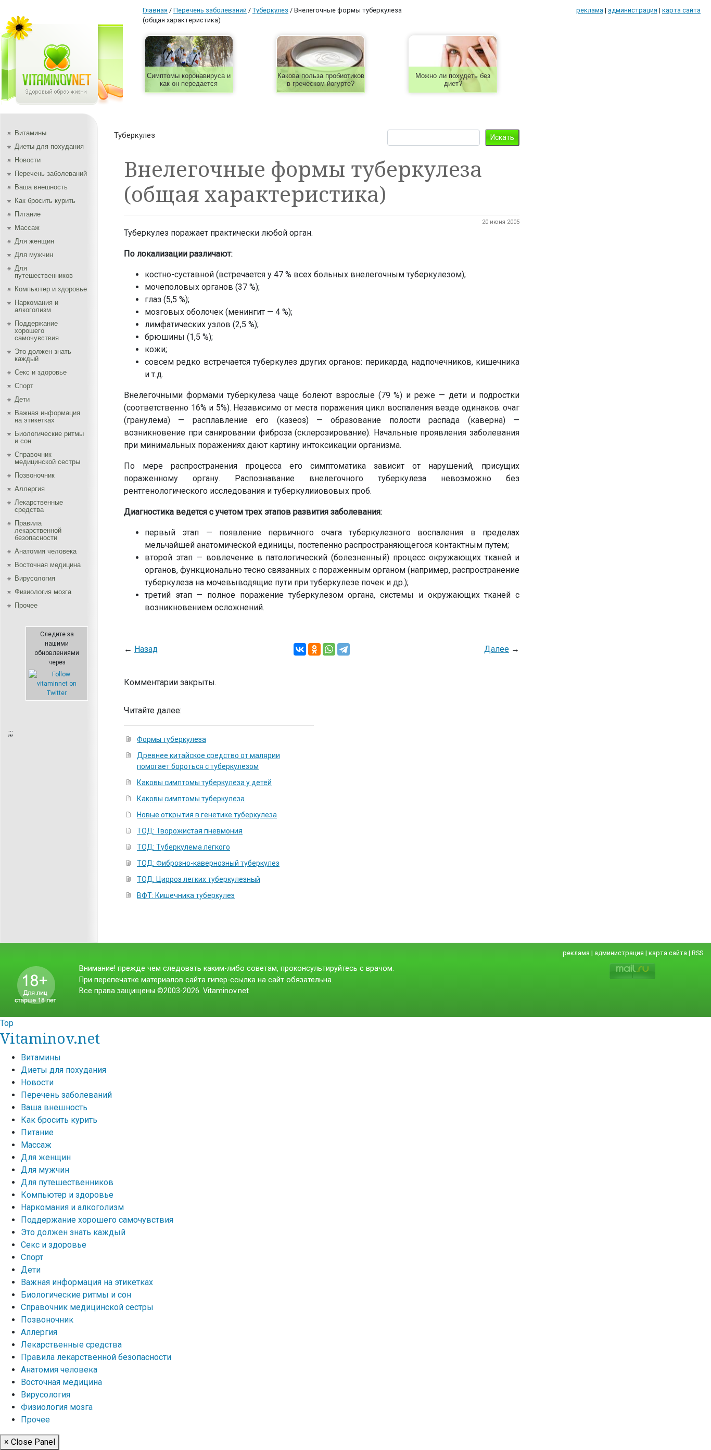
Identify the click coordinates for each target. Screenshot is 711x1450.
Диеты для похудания (49, 146)
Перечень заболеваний (51, 173)
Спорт (24, 386)
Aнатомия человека (46, 551)
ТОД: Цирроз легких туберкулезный (198, 879)
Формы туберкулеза (171, 739)
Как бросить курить (45, 200)
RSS (697, 953)
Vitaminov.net (50, 1038)
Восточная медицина (48, 565)
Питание (28, 214)
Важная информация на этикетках (47, 416)
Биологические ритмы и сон (49, 437)
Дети (22, 399)
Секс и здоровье (41, 372)
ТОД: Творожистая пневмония (190, 831)
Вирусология (35, 578)
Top (7, 1023)
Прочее (26, 605)
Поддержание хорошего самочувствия (37, 330)
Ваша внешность (41, 187)
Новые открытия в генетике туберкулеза (207, 815)
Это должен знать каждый (43, 355)
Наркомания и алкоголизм (36, 306)
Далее (496, 649)
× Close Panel (29, 1442)
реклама (589, 10)
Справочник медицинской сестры (47, 458)
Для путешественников (44, 271)
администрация (632, 10)
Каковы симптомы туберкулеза (191, 798)
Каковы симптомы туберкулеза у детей (204, 782)
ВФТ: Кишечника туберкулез (186, 895)
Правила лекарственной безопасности (38, 530)
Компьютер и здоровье (51, 289)
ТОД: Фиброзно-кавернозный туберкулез (208, 863)
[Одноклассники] (314, 649)
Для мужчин (34, 255)
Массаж (27, 228)
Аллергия (30, 489)
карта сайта (681, 10)
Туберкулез (134, 135)
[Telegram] (343, 649)
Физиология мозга (43, 592)
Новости (28, 160)
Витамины (30, 133)
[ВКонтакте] (300, 649)
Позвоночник (35, 475)
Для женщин (34, 241)
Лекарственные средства (39, 506)
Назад (146, 649)
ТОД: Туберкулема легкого (183, 847)
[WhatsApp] (329, 649)
